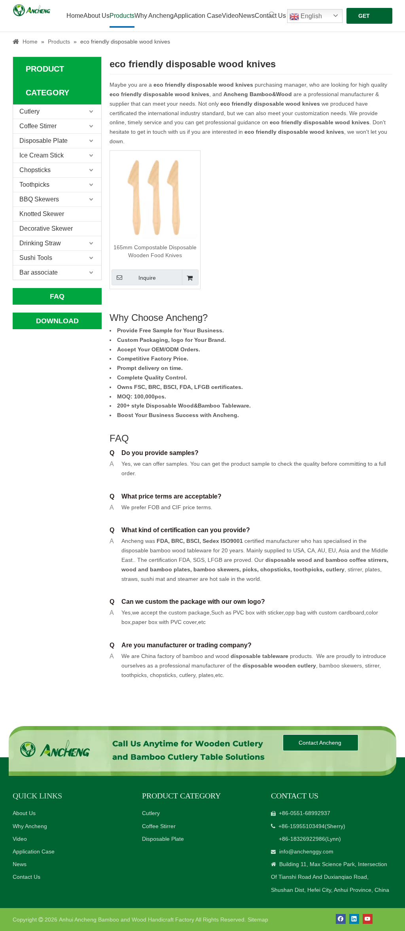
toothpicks (308, 569)
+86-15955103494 (301, 826)
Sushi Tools (35, 257)
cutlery (335, 569)
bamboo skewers (216, 569)
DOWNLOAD (57, 321)
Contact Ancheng (321, 742)
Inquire (147, 278)
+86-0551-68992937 (304, 813)
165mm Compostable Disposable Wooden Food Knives (155, 251)
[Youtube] (368, 919)
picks (249, 569)
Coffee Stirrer (38, 126)
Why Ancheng (30, 826)
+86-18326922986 (302, 839)
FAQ (57, 296)
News (19, 864)
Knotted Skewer (41, 213)
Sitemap (258, 919)
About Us (24, 813)
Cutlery (29, 111)
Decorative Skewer (46, 228)
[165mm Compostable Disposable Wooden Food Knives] (155, 195)
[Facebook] (341, 919)
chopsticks (274, 569)
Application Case (34, 851)
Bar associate (38, 272)
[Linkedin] (354, 919)
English (310, 16)
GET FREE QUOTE (368, 18)
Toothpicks (34, 184)
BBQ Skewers (39, 199)
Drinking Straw (40, 243)
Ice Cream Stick (41, 155)
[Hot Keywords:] (272, 15)
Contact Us (26, 877)
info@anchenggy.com (306, 851)
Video (20, 839)
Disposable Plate (43, 140)
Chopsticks (35, 170)
